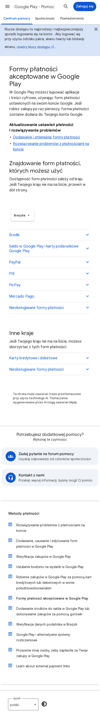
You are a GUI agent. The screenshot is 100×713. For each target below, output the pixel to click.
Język (16, 698)
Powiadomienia (72, 18)
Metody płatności (23, 513)
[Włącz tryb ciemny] (44, 704)
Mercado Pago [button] (21, 296)
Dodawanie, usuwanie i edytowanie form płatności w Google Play (46, 544)
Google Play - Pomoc (34, 6)
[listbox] (22, 215)
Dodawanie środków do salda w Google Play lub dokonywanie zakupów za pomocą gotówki (53, 611)
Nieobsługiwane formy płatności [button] (36, 307)
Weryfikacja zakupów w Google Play (43, 557)
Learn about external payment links (43, 666)
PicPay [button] (14, 285)
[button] (7, 6)
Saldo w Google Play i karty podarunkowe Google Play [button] (44, 248)
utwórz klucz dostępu (33, 47)
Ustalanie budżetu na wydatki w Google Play (50, 567)
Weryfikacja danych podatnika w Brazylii (46, 624)
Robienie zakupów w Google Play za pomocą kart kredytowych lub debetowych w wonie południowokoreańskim (54, 582)
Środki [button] (14, 235)
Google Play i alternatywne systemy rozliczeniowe (43, 637)
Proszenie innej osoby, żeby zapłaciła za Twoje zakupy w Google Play (52, 653)
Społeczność (45, 18)
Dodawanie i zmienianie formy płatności (46, 137)
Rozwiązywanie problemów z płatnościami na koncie (50, 528)
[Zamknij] (96, 29)
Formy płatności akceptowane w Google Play (52, 598)
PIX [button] (12, 273)
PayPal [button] (14, 262)
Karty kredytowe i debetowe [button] (33, 358)
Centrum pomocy (16, 18)
